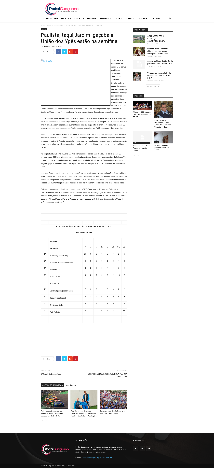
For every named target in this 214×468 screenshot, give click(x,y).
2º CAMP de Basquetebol (51, 374)
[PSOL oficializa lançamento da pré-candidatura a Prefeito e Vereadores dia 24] (163, 109)
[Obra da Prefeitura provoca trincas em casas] (163, 137)
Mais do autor (71, 385)
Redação (47, 46)
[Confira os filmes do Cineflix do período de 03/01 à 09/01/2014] (139, 64)
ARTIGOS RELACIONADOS (52, 385)
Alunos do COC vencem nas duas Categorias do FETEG (141, 114)
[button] (170, 19)
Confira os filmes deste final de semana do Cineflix (141, 148)
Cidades (78, 18)
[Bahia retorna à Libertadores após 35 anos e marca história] (113, 399)
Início (43, 25)
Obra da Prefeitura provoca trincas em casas (161, 147)
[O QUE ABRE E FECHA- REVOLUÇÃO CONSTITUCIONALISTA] (139, 39)
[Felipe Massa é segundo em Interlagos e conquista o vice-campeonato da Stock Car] (54, 399)
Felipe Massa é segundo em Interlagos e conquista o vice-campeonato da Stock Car (52, 413)
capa (135, 109)
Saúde (117, 18)
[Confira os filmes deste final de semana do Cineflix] (142, 137)
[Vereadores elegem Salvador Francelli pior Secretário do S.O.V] (137, 76)
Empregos (92, 18)
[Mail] (148, 448)
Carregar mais (152, 86)
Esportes (104, 18)
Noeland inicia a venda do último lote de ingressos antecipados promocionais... (159, 51)
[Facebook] (135, 448)
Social (129, 18)
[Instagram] (142, 448)
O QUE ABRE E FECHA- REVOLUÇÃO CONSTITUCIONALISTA (156, 38)
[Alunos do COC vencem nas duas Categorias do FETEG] (142, 105)
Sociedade (142, 18)
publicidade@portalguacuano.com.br (97, 457)
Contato (155, 18)
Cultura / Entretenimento (56, 18)
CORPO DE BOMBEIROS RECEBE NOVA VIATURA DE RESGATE (107, 375)
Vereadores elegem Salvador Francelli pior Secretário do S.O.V (159, 75)
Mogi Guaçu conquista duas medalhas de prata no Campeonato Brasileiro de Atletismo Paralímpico (83, 413)
